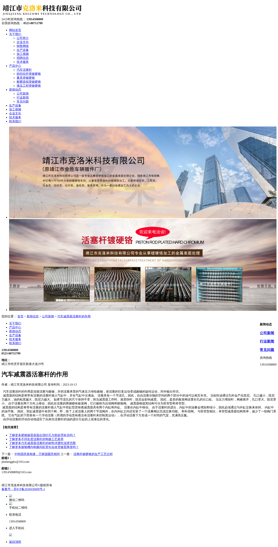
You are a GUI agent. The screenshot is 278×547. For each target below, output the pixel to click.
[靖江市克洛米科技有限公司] (42, 15)
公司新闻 (48, 316)
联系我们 (15, 343)
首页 (20, 316)
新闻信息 (33, 316)
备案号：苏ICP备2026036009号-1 (23, 489)
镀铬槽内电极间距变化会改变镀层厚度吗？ (44, 447)
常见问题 (267, 350)
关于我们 (15, 323)
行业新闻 (267, 341)
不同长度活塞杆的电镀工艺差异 (36, 439)
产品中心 (15, 327)
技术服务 (15, 339)
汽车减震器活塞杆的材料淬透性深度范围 (42, 443)
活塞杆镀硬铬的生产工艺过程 (93, 454)
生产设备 (15, 335)
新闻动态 (15, 331)
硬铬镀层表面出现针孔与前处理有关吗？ (42, 435)
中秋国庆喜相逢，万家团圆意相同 (37, 454)
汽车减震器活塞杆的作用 (74, 316)
